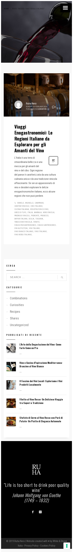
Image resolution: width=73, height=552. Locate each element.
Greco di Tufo (20, 212)
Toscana (39, 219)
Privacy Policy (31, 545)
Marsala (38, 212)
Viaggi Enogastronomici (25, 225)
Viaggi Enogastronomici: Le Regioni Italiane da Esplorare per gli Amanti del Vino (33, 138)
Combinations (18, 298)
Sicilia (31, 219)
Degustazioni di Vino (39, 209)
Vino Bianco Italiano (23, 231)
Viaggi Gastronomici (46, 225)
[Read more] (53, 164)
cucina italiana (21, 209)
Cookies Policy (47, 545)
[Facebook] (33, 512)
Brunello (29, 203)
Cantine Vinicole (21, 206)
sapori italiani (20, 219)
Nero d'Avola (48, 212)
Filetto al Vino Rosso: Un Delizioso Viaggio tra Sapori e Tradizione (41, 401)
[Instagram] (40, 512)
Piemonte (35, 216)
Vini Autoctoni (21, 228)
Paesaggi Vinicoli (22, 216)
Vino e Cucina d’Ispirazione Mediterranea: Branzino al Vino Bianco (41, 364)
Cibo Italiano (36, 206)
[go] (62, 277)
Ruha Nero (31, 103)
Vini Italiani (34, 228)
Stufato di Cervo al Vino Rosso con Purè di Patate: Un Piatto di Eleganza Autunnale (41, 419)
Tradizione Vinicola (23, 222)
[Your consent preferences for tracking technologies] (66, 545)
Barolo (20, 203)
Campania (39, 203)
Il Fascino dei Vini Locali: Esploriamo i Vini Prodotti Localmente (40, 382)
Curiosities (41, 109)
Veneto (36, 222)
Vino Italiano (41, 231)
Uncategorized (19, 325)
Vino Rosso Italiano (23, 235)
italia (30, 212)
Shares (14, 318)
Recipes (15, 311)
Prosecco (44, 216)
